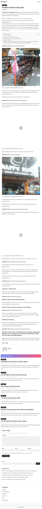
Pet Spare (4, 2)
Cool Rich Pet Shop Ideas (15, 154)
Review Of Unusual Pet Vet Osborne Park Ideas (20, 329)
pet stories (4, 5)
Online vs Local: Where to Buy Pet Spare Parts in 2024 (13, 479)
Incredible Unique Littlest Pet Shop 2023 (18, 100)
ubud (7, 342)
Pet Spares (4, 493)
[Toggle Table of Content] (37, 34)
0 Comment (16, 9)
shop (3, 342)
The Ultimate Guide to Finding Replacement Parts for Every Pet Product (17, 473)
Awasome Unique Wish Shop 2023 (17, 45)
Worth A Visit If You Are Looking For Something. (12, 38)
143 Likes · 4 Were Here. (8, 35)
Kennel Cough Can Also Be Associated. (10, 37)
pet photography (5, 491)
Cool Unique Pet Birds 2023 (15, 296)
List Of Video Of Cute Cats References (18, 281)
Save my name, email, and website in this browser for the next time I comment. (17, 453)
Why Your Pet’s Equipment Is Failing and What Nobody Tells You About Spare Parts (19, 470)
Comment (4, 435)
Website (29, 448)
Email (16, 448)
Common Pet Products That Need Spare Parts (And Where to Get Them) (17, 475)
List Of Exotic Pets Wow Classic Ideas (13, 421)
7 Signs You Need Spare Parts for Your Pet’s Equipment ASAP (15, 477)
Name (3, 448)
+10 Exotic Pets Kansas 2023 (16, 310)
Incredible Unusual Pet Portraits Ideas (18, 261)
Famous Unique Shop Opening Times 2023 (19, 209)
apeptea (4, 9)
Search (3, 461)
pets (3, 498)
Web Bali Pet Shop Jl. (7, 40)
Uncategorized (5, 500)
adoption (4, 489)
